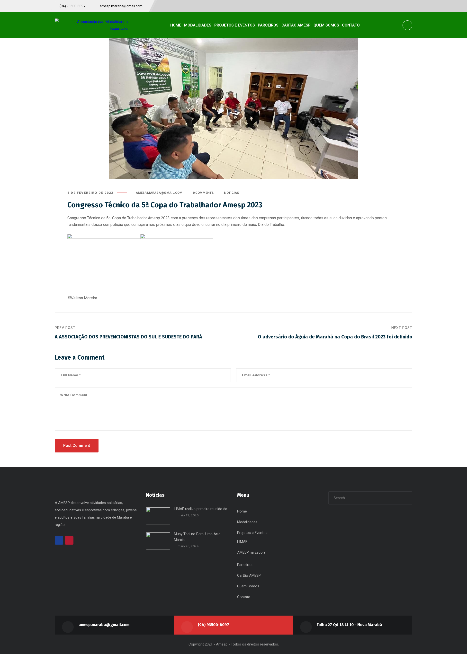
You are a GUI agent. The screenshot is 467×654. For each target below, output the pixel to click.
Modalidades (247, 522)
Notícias (231, 192)
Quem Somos (248, 586)
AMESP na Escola (251, 552)
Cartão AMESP (249, 575)
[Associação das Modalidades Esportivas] (91, 25)
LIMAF (242, 541)
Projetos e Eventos (252, 532)
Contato (243, 597)
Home (242, 511)
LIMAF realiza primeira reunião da (200, 509)
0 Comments (203, 192)
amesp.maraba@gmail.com (159, 192)
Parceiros (244, 565)
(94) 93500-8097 (213, 624)
